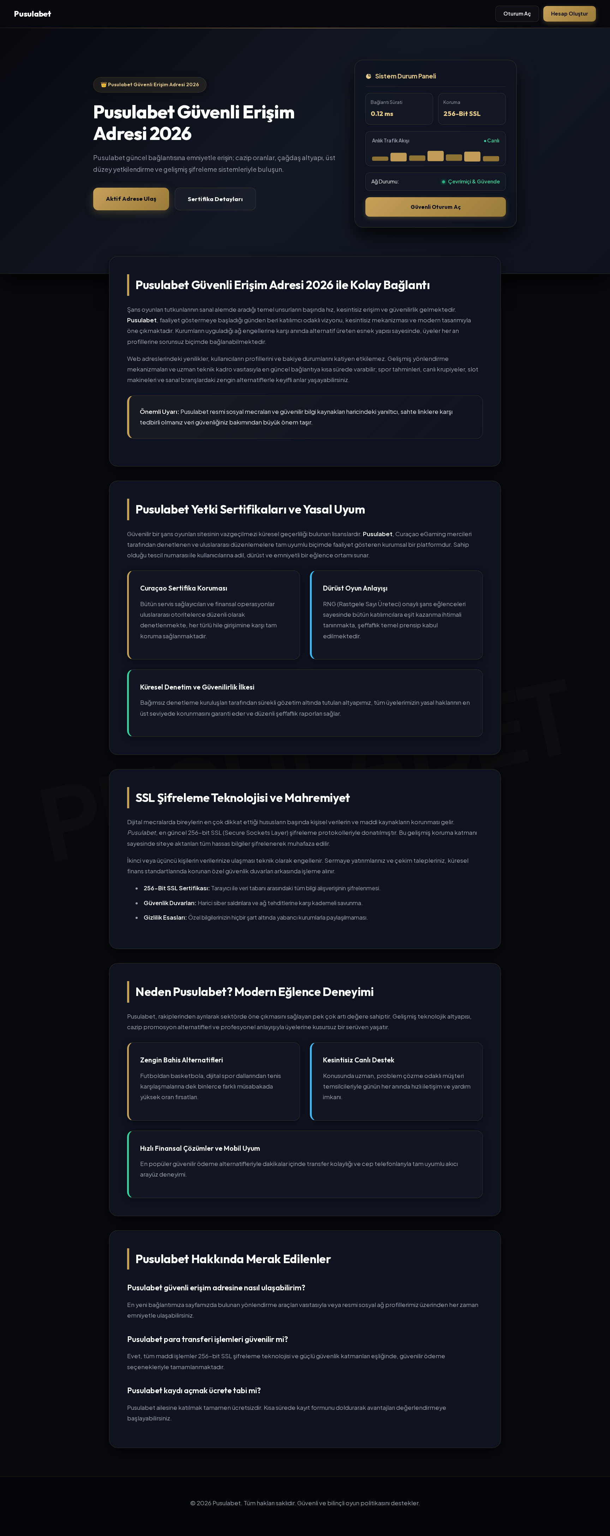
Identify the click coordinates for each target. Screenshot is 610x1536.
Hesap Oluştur (569, 13)
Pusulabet (32, 14)
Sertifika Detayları (215, 199)
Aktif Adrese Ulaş (131, 198)
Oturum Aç (517, 13)
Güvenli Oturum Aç (436, 207)
